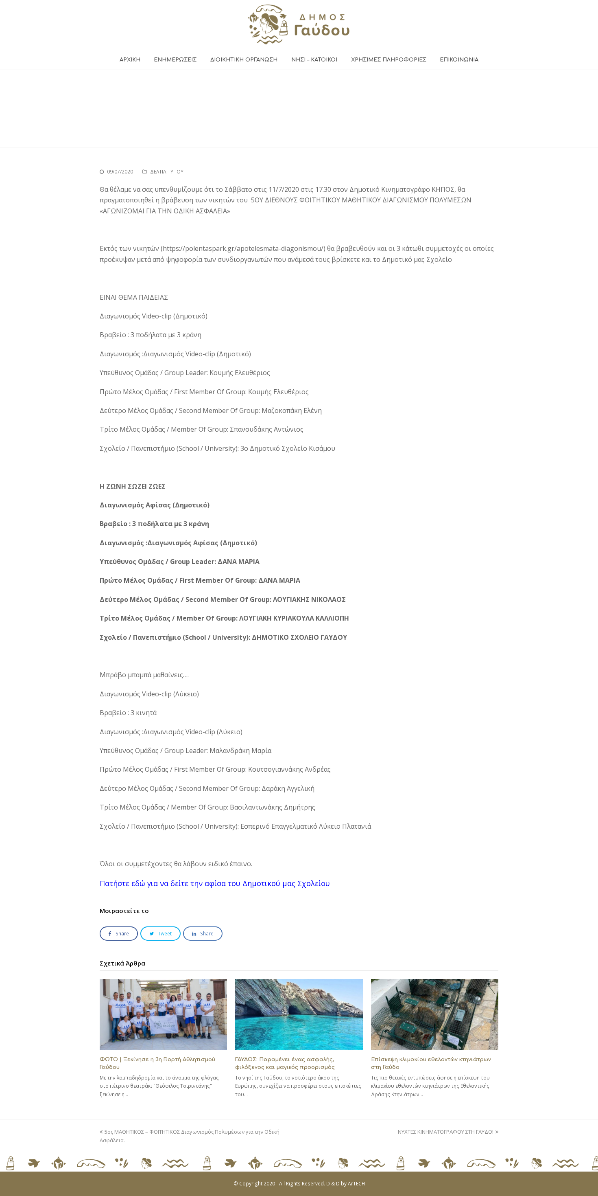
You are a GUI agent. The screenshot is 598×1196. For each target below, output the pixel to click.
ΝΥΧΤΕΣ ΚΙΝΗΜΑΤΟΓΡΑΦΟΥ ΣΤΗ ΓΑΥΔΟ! (445, 1131)
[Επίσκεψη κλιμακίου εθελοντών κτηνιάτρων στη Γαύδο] (434, 1014)
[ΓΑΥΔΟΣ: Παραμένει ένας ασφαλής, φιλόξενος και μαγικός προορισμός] (298, 1014)
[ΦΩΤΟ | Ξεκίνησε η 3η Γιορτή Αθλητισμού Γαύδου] (163, 1014)
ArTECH (356, 1183)
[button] (119, 933)
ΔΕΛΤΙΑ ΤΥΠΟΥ (166, 171)
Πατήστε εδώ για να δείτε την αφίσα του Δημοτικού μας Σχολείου (215, 883)
